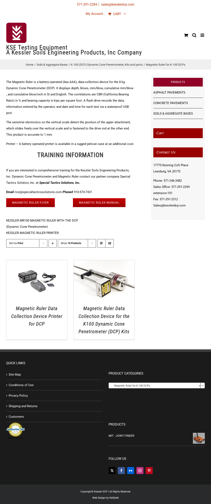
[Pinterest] (149, 470)
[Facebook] (121, 470)
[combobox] (157, 385)
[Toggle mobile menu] (202, 35)
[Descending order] (53, 243)
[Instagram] (139, 470)
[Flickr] (130, 470)
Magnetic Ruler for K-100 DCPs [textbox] (155, 385)
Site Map (15, 374)
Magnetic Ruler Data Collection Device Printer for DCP (36, 316)
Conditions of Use (21, 385)
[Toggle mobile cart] (186, 35)
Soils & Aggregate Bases (173, 113)
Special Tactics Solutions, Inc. (59, 183)
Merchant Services (15, 438)
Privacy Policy (18, 395)
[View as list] (110, 243)
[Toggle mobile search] (194, 35)
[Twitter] (112, 470)
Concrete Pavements (170, 103)
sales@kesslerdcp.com (117, 4)
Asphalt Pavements (169, 92)
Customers (16, 417)
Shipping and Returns (23, 406)
